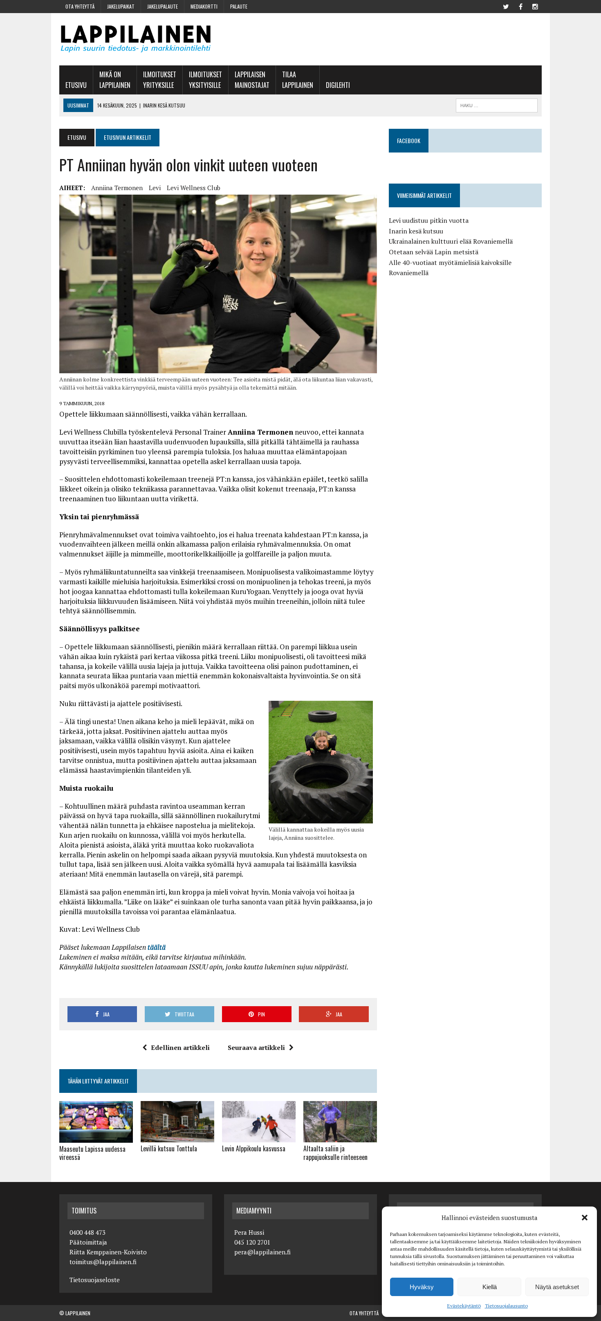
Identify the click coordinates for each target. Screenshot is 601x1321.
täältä (157, 947)
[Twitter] (505, 6)
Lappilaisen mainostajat (252, 80)
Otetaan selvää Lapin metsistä (433, 251)
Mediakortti (204, 6)
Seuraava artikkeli (256, 1047)
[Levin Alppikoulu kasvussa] (259, 1137)
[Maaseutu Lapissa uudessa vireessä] (96, 1137)
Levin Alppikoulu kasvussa (253, 1148)
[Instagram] (535, 6)
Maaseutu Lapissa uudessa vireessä (92, 1153)
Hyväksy (422, 1286)
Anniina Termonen (117, 188)
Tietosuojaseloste (95, 1280)
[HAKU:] (497, 104)
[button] (585, 1217)
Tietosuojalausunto (506, 1306)
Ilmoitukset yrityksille (159, 80)
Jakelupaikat (121, 6)
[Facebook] (520, 6)
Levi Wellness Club (193, 188)
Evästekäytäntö (464, 1306)
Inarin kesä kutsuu (416, 231)
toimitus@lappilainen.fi (103, 1262)
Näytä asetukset (557, 1286)
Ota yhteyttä (79, 6)
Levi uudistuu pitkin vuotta (429, 220)
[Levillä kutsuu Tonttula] (177, 1137)
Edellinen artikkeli (180, 1047)
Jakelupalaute (162, 6)
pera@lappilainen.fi (262, 1252)
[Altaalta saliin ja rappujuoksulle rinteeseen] (340, 1137)
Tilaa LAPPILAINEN (297, 80)
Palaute (238, 6)
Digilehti (338, 85)
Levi (155, 188)
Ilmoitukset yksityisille (205, 80)
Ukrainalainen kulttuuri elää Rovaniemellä (451, 241)
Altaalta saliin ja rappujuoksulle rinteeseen (335, 1153)
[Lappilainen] (135, 39)
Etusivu (76, 85)
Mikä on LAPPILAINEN (114, 80)
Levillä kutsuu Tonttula (169, 1148)
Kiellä (489, 1286)
